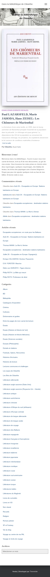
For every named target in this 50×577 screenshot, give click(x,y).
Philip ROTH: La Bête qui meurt (14, 272)
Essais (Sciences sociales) (17, 110)
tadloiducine (7, 195)
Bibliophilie (7, 298)
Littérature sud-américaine (12, 475)
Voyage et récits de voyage (13, 539)
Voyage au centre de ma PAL (13, 534)
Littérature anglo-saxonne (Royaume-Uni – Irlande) (22, 389)
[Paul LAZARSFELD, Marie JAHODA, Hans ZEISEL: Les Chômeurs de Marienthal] (25, 67)
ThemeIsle (34, 571)
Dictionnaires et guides (11, 316)
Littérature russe (9, 471)
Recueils (6, 512)
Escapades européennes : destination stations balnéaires (24, 250)
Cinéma (6, 307)
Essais (4, 110)
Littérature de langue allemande (14, 416)
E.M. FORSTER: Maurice (12, 263)
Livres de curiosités (10, 498)
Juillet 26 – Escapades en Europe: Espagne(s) (20, 254)
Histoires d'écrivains (10, 357)
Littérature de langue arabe (13, 421)
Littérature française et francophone (16, 439)
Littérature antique (9, 394)
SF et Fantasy (8, 525)
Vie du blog (7, 530)
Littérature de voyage (11, 425)
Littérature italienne (10, 453)
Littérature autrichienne (11, 398)
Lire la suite (6, 143)
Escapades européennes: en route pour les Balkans (22, 232)
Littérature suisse (9, 480)
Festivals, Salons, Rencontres (14, 353)
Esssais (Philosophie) (11, 344)
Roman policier (8, 521)
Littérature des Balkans (11, 430)
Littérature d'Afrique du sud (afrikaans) (17, 407)
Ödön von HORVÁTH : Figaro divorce (16, 268)
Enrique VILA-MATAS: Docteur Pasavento (18, 259)
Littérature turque (9, 484)
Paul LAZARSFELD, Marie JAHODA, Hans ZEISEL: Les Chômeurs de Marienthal (20, 118)
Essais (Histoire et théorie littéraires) (16, 335)
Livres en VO (7, 502)
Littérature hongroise (10, 444)
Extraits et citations (10, 348)
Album (5, 289)
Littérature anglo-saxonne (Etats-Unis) (17, 384)
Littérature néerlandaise (11, 462)
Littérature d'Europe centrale (13, 412)
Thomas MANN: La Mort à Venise (26, 212)
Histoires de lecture (10, 362)
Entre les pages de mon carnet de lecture (18, 321)
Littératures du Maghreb (12, 493)
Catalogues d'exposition (11, 303)
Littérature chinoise (10, 403)
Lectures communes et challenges (15, 366)
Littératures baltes (9, 489)
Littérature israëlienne (11, 448)
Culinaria (6, 312)
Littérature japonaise (10, 457)
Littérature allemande (11, 380)
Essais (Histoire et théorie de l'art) (15, 330)
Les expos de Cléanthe (11, 371)
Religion (6, 516)
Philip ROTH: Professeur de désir (15, 277)
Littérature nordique (10, 466)
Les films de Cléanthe (11, 375)
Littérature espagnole (11, 434)
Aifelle (5, 216)
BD (4, 294)
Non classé (7, 507)
